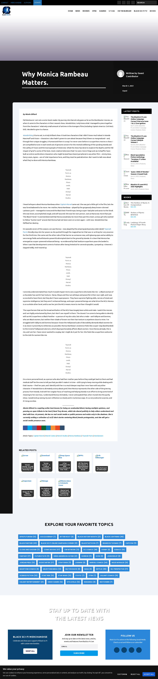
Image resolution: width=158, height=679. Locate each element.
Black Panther (28, 543)
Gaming (102, 11)
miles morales (120, 562)
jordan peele (27, 562)
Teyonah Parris (87, 436)
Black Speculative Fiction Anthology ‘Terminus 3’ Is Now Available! (138, 158)
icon (99, 556)
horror (86, 556)
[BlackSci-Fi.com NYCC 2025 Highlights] (127, 186)
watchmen (106, 582)
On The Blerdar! (124, 11)
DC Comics (90, 549)
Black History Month (89, 537)
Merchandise (16, 3)
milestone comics (29, 569)
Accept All (149, 674)
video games (55, 582)
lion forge (64, 562)
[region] (79, 672)
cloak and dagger (30, 549)
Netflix (101, 569)
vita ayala (73, 582)
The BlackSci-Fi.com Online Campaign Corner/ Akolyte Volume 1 (139, 139)
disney (105, 549)
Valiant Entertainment (32, 582)
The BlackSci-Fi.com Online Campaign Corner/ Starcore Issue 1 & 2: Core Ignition (139, 120)
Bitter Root (67, 537)
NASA (88, 569)
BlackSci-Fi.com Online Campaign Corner (138, 128)
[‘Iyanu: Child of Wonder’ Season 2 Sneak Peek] (127, 173)
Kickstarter (46, 562)
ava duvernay (48, 537)
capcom (131, 543)
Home (70, 11)
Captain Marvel (66, 204)
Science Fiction (29, 575)
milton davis (72, 569)
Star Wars (64, 575)
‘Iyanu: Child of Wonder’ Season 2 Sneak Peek (140, 173)
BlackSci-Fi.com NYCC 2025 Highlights (139, 186)
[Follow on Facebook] (119, 3)
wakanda (90, 582)
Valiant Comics (109, 575)
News (77, 11)
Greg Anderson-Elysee (65, 556)
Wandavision (98, 436)
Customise (122, 674)
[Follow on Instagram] (124, 3)
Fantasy (25, 556)
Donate (37, 2)
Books (153, 11)
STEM (92, 575)
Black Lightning (114, 537)
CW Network (71, 549)
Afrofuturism (28, 537)
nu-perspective (119, 569)
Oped (94, 11)
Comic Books (52, 549)
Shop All (30, 651)
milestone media (52, 569)
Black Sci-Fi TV (140, 11)
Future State (42, 556)
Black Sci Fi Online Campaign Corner (59, 543)
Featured (138, 130)
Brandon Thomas (112, 543)
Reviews (86, 11)
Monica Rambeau (75, 436)
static (80, 575)
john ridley (114, 556)
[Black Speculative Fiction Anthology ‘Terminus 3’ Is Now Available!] (127, 156)
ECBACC (119, 549)
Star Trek (48, 575)
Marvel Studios (62, 436)
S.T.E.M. (112, 11)
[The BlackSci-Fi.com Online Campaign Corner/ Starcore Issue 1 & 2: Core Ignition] (127, 118)
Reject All (135, 674)
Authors (27, 3)
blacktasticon (90, 543)
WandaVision (28, 135)
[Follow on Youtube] (133, 3)
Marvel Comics (50, 436)
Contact (4, 3)
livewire (80, 562)
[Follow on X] (128, 3)
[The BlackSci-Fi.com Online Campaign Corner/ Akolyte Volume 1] (127, 137)
